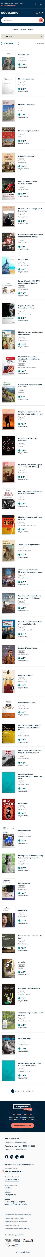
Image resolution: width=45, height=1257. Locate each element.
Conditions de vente (12, 1225)
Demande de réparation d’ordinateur (18, 1215)
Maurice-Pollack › (14, 1171)
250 (29, 1091)
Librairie (23, 30)
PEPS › (7, 1191)
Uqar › (7, 1198)
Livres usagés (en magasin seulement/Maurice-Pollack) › (16, 1203)
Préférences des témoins (17, 1229)
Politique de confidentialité (14, 1218)
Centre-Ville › (12, 1179)
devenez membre (8, 5)
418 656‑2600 (20, 1142)
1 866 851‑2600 (29, 1146)
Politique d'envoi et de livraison (16, 1222)
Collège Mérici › (11, 1195)
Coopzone (15, 30)
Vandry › (8, 1188)
